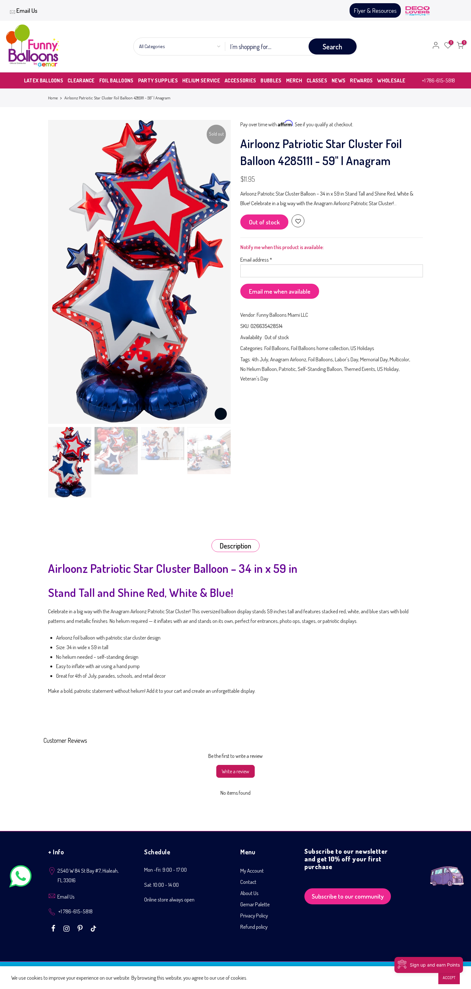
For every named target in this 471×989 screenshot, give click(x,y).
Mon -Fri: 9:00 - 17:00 (165, 869)
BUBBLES (270, 80)
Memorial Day (374, 359)
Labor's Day (346, 359)
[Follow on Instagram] (67, 928)
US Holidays (362, 348)
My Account (252, 870)
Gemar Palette (255, 904)
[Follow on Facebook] (54, 928)
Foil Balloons (276, 348)
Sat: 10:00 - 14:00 (161, 884)
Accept (449, 977)
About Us (249, 893)
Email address (256, 259)
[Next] (219, 271)
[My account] (435, 46)
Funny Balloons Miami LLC (282, 314)
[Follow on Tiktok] (93, 928)
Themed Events (359, 368)
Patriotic (287, 368)
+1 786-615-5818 (438, 80)
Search (332, 46)
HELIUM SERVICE (201, 80)
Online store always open (169, 899)
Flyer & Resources (375, 10)
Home (53, 97)
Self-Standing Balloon (320, 368)
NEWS (338, 80)
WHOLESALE (391, 80)
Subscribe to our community (348, 896)
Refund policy (254, 926)
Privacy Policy (254, 915)
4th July (260, 359)
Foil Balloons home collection (320, 348)
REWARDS (361, 80)
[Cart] (460, 46)
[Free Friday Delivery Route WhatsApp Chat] (447, 871)
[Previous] (59, 271)
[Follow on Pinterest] (81, 928)
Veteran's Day (254, 378)
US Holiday (388, 368)
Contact (248, 881)
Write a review (235, 771)
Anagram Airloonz (288, 359)
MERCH (294, 80)
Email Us (26, 10)
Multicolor (399, 359)
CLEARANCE (81, 80)
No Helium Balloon (258, 368)
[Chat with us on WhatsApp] (20, 877)
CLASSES (317, 80)
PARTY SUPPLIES (158, 80)
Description (235, 545)
